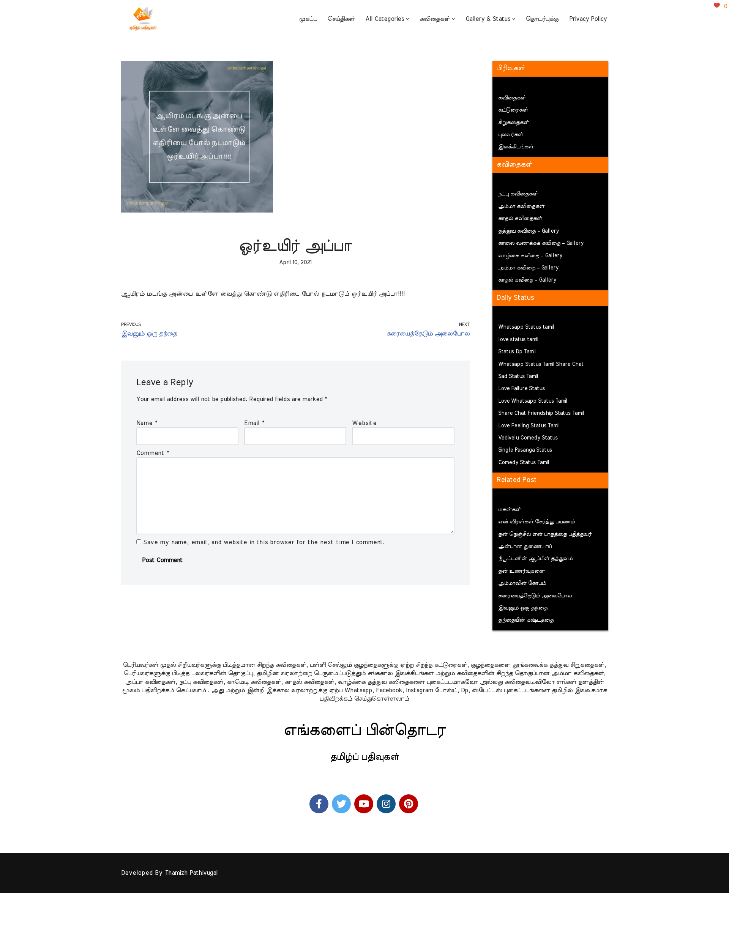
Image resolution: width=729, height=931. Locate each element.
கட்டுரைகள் (513, 110)
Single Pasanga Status (525, 450)
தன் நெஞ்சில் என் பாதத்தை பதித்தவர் (545, 534)
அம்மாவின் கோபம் (522, 583)
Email (254, 423)
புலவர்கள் (510, 134)
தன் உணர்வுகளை (521, 571)
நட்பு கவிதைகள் (518, 194)
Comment (152, 453)
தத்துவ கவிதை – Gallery (528, 231)
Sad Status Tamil (518, 376)
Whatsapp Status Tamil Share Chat (541, 364)
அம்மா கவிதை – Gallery (528, 268)
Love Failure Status (521, 388)
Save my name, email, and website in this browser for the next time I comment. (264, 542)
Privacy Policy (588, 19)
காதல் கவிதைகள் (520, 218)
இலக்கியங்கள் (515, 147)
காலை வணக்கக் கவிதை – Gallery (541, 243)
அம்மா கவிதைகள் (521, 206)
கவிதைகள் (512, 98)
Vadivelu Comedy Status (528, 438)
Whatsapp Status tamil (526, 327)
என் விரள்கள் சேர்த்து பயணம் (536, 522)
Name (146, 423)
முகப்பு (308, 19)
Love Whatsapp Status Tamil (532, 401)
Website (364, 423)
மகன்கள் (509, 509)
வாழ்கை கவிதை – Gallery (530, 255)
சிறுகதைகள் (513, 122)
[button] (407, 18)
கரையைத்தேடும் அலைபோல (535, 596)
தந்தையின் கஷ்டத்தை (526, 620)
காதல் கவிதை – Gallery (527, 280)
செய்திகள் (341, 19)
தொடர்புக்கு (542, 19)
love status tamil (518, 339)
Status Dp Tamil (517, 351)
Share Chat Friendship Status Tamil (541, 413)
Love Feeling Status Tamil (529, 425)
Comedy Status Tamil (523, 462)
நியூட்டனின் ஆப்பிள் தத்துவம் (535, 558)
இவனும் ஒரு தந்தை (523, 608)
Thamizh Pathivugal (191, 873)
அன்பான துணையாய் (525, 546)
